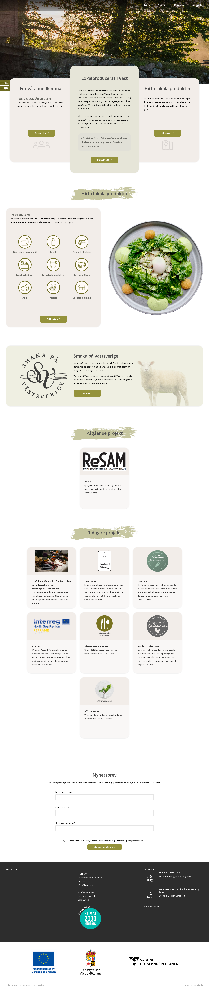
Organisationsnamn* (65, 823)
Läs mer (86, 393)
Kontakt (179, 5)
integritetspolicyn (136, 840)
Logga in (197, 5)
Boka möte (103, 159)
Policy (41, 985)
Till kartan (166, 133)
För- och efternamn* (64, 792)
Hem (147, 5)
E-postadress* (62, 807)
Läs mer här (40, 133)
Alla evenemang (151, 906)
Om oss (162, 5)
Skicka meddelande (104, 847)
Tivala (200, 985)
